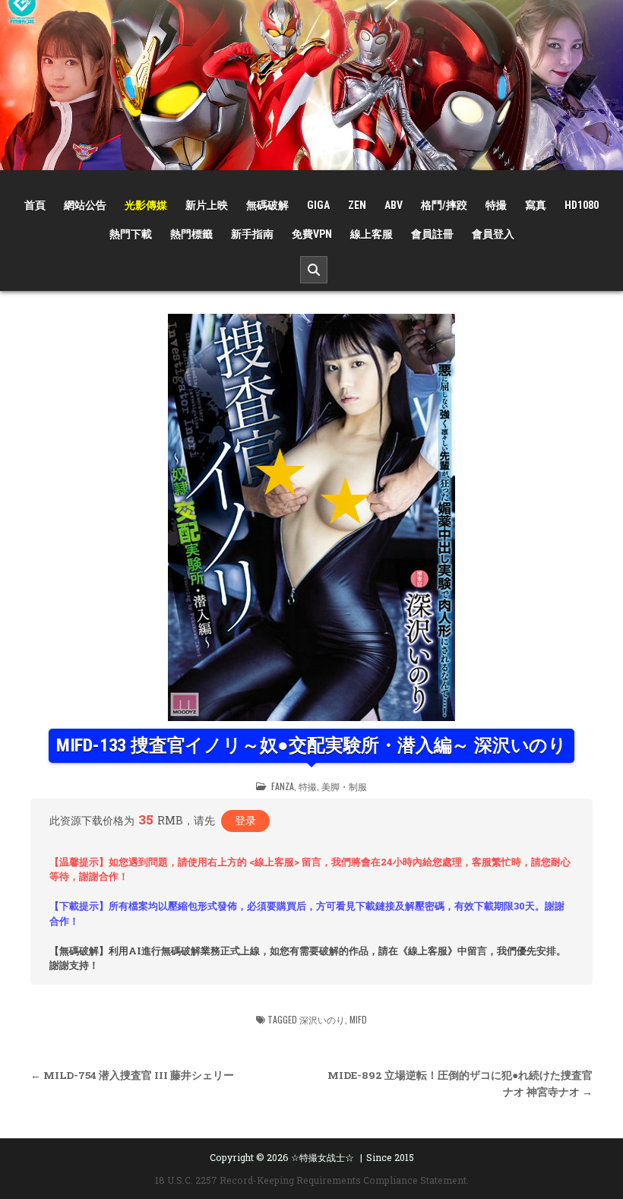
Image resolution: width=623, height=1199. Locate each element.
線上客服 (371, 234)
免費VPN (312, 234)
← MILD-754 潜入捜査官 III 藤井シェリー (132, 1075)
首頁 (35, 205)
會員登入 (493, 234)
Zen (357, 205)
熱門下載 (130, 234)
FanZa (282, 786)
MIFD (358, 1019)
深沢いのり (322, 1019)
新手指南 (252, 234)
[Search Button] (313, 269)
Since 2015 (390, 1157)
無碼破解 (267, 205)
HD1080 (581, 205)
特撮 (496, 205)
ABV (393, 205)
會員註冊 (432, 234)
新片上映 (206, 205)
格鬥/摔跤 (444, 205)
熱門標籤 (191, 234)
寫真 (535, 205)
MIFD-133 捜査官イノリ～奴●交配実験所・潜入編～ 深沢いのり (311, 745)
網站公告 (85, 205)
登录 (245, 820)
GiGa (318, 205)
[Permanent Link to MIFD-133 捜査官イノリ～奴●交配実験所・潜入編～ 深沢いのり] (311, 517)
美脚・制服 (344, 786)
